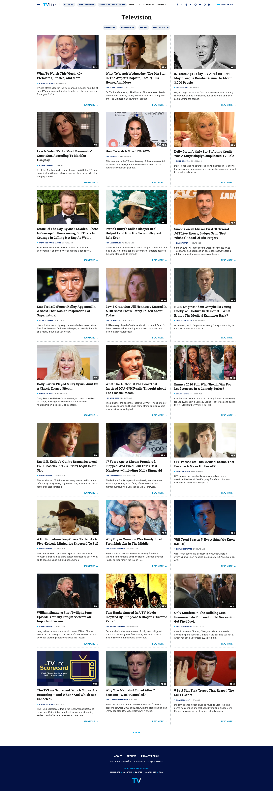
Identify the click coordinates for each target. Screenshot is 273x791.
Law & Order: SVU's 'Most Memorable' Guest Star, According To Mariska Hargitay (64, 155)
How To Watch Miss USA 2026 (128, 151)
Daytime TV (109, 27)
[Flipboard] (191, 4)
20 (234, 606)
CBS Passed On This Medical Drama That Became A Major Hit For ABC (204, 464)
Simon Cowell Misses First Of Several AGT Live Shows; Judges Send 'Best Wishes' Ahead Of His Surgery (201, 233)
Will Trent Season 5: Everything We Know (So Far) (204, 541)
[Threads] (186, 4)
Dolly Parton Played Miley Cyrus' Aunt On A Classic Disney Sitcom (67, 386)
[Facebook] (177, 4)
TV (138, 4)
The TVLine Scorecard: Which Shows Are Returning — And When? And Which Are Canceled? (67, 694)
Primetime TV (127, 27)
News (131, 4)
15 (234, 378)
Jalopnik (127, 772)
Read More (89, 105)
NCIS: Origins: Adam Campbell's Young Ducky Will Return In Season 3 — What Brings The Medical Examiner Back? (202, 311)
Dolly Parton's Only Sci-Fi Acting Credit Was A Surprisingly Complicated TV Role (204, 153)
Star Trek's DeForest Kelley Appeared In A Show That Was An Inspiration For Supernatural (66, 311)
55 (96, 684)
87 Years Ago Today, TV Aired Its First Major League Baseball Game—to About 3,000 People (203, 78)
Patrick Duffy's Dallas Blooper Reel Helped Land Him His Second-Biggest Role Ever (133, 233)
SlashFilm (150, 772)
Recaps (143, 27)
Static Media (122, 761)
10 (165, 684)
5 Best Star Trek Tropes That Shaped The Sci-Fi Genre (204, 692)
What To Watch (161, 27)
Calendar (69, 4)
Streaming (148, 4)
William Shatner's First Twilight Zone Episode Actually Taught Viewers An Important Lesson (64, 617)
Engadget (115, 772)
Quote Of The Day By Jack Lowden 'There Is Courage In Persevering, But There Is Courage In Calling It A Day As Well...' (67, 233)
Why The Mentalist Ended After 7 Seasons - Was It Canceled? (130, 692)
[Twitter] (182, 4)
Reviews (162, 4)
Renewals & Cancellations (112, 4)
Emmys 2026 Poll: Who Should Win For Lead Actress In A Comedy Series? (202, 386)
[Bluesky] (200, 4)
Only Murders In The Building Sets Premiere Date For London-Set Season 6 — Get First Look (204, 617)
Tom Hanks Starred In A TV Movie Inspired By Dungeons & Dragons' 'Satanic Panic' (136, 617)
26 (165, 455)
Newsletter (227, 4)
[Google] (204, 4)
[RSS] (209, 4)
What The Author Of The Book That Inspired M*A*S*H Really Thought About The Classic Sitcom (136, 388)
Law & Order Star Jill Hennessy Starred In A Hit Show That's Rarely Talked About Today (136, 311)
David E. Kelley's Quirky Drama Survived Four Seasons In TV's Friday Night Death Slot (67, 466)
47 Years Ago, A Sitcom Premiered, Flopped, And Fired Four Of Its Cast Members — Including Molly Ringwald (134, 466)
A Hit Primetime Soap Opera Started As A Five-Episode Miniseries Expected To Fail (67, 541)
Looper (138, 772)
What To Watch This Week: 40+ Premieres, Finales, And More (59, 75)
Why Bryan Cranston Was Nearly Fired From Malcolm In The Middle (134, 541)
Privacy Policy (150, 756)
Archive (131, 756)
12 (96, 67)
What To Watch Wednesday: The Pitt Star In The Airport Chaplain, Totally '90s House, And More (136, 78)
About (118, 756)
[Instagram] (195, 4)
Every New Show (86, 4)
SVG (161, 772)
